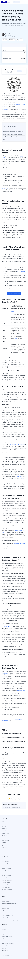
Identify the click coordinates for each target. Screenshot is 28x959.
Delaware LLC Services (6, 868)
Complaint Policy (5, 934)
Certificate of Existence (13, 221)
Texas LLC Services (5, 861)
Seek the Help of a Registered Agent (11, 136)
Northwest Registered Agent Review (9, 903)
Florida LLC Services (6, 866)
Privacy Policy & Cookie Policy (8, 943)
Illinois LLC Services (6, 877)
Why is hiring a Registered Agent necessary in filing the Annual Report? (13, 742)
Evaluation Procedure (6, 945)
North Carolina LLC (5, 833)
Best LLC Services (5, 859)
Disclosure (5, 39)
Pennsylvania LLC (5, 840)
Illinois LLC (4, 838)
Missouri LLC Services (6, 887)
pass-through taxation (16, 396)
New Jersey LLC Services (7, 889)
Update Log (17, 1)
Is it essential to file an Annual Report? (11, 733)
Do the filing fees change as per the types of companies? (13, 753)
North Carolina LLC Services (7, 873)
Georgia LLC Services (6, 870)
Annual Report (7, 626)
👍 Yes (10, 798)
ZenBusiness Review (6, 901)
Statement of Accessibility (7, 936)
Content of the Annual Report (9, 126)
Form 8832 (21, 478)
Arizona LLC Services (6, 882)
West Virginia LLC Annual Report (10, 129)
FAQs (4, 139)
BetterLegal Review (6, 908)
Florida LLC (4, 826)
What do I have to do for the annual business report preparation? (13, 748)
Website (12, 311)
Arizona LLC (4, 842)
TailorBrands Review (6, 913)
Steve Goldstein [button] (8, 32)
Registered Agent (21, 690)
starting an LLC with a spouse (17, 444)
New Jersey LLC (5, 849)
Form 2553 (19, 476)
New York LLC (4, 835)
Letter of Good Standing (19, 543)
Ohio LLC (3, 852)
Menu (25, 2)
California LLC (4, 823)
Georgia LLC (4, 830)
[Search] (21, 2)
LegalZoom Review (5, 899)
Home (3, 7)
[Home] (6, 2)
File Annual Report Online (14, 293)
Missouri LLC (4, 847)
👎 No (17, 798)
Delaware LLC (4, 828)
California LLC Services (6, 863)
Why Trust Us (12, 39)
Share (21, 39)
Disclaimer (4, 938)
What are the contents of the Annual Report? (13, 737)
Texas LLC (4, 821)
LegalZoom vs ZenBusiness (7, 915)
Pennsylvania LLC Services (7, 880)
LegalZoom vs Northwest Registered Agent (10, 920)
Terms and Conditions (6, 941)
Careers (3, 931)
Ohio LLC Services (5, 891)
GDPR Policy (4, 948)
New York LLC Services (6, 875)
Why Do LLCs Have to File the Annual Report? (13, 134)
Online (15, 338)
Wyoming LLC (4, 845)
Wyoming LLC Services (6, 884)
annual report (6, 109)
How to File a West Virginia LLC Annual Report (13, 131)
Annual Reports (7, 7)
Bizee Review (4, 906)
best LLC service (22, 692)
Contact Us (4, 929)
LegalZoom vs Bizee (6, 917)
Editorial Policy (5, 950)
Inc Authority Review (6, 910)
